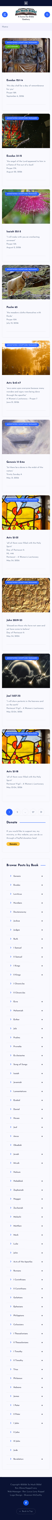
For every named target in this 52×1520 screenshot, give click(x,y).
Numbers (28, 903)
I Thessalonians (28, 1333)
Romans (28, 1270)
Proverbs (28, 1046)
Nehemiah (28, 1010)
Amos (28, 1136)
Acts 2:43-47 (13, 383)
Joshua (28, 920)
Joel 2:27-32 (13, 696)
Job (28, 1028)
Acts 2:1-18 (12, 771)
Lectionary (12, 47)
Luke (28, 1243)
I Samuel (28, 947)
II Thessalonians (28, 1342)
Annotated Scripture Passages (22, 42)
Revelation (28, 1459)
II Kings (28, 974)
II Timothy (28, 1360)
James (28, 1396)
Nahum (17, 1172)
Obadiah (17, 1145)
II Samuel (28, 956)
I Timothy (28, 1351)
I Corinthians (28, 1279)
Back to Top (27, 1511)
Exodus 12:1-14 (14, 80)
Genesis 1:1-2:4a (15, 462)
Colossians (28, 1324)
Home (5, 27)
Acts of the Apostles (28, 1261)
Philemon (28, 1378)
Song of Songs (28, 1064)
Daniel (28, 1109)
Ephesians (28, 1306)
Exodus (28, 885)
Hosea (28, 1118)
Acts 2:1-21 (12, 537)
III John (16, 1441)
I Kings (28, 965)
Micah (28, 1163)
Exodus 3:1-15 (14, 156)
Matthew (28, 1225)
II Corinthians (28, 1288)
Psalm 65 (11, 307)
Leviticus (28, 894)
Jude (15, 1450)
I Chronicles (19, 984)
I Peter (28, 1405)
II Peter (28, 1414)
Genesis (28, 876)
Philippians (28, 1315)
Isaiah (28, 1073)
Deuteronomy (28, 912)
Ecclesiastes (28, 1055)
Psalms (28, 1037)
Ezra (28, 1001)
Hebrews (28, 1387)
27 (33, 812)
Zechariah (28, 1208)
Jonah (28, 1154)
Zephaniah (28, 1190)
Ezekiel (28, 1100)
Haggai (28, 1198)
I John (28, 1423)
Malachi (28, 1216)
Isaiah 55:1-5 (13, 231)
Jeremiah (28, 1082)
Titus (28, 1369)
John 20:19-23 (14, 620)
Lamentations (28, 1091)
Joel (28, 1127)
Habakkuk (28, 1181)
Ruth (28, 939)
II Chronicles (19, 993)
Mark (28, 1234)
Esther (28, 1019)
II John (16, 1432)
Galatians (28, 1297)
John (28, 1252)
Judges (28, 929)
